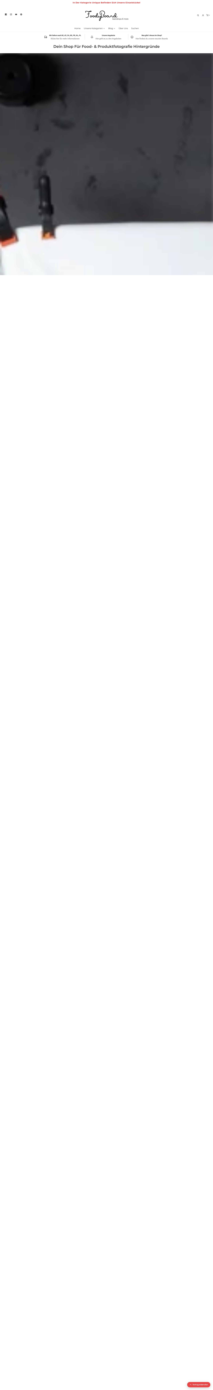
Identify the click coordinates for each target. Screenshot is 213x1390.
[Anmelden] (203, 15)
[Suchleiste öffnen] (198, 15)
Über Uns (123, 28)
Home (77, 28)
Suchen (135, 28)
